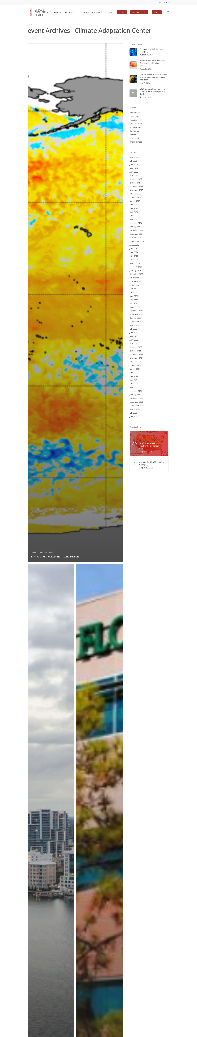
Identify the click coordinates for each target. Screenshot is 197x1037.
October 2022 (135, 318)
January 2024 (135, 270)
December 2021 (136, 354)
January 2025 (135, 226)
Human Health (136, 127)
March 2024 (135, 263)
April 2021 (134, 383)
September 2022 (137, 321)
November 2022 (136, 314)
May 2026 (134, 168)
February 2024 (136, 267)
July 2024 (133, 248)
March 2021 (135, 387)
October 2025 (135, 194)
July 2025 (133, 204)
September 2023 (137, 285)
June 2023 (134, 296)
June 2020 (134, 416)
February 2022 (136, 347)
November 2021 (136, 358)
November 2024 (136, 234)
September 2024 (137, 241)
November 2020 (136, 402)
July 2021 (133, 372)
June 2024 (134, 252)
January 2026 (135, 183)
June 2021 (134, 376)
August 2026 (135, 157)
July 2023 (133, 292)
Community (134, 116)
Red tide (133, 134)
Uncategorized (136, 142)
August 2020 (135, 409)
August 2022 (135, 325)
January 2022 (135, 351)
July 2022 (133, 329)
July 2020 (133, 413)
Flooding (133, 120)
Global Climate (37, 552)
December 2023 (136, 274)
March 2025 (135, 219)
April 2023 (134, 303)
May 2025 (134, 212)
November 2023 (136, 278)
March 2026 (135, 175)
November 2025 (136, 190)
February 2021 (136, 391)
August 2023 (135, 288)
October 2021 (135, 362)
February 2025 (136, 223)
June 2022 (134, 332)
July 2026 (133, 161)
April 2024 (134, 259)
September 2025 (137, 197)
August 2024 (135, 245)
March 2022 (135, 343)
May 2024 (134, 256)
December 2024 (136, 230)
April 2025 (134, 215)
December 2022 (136, 310)
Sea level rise (135, 138)
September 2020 (137, 405)
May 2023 (134, 299)
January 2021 (135, 394)
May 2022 (134, 336)
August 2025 (135, 201)
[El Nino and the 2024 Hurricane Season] (75, 302)
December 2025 (136, 186)
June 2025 (134, 208)
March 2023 (135, 307)
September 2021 (137, 365)
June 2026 (134, 164)
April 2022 (134, 340)
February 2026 (136, 179)
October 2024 (135, 237)
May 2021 (134, 380)
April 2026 (134, 172)
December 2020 (136, 398)
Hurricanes (48, 552)
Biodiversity (135, 112)
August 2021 (135, 369)
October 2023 (135, 281)
